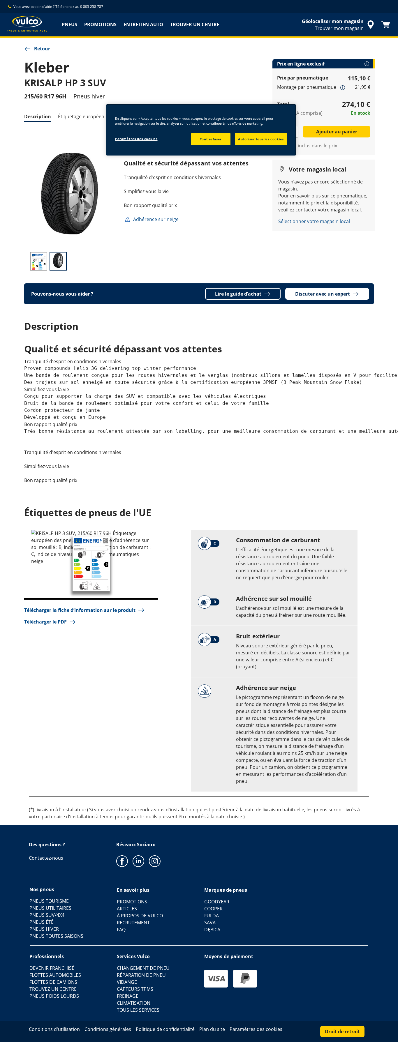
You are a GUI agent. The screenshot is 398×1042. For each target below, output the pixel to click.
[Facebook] (122, 860)
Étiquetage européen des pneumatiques (102, 116)
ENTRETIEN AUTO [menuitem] (143, 24)
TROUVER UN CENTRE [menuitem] (194, 24)
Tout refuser (211, 139)
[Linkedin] (138, 860)
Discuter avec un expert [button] (322, 294)
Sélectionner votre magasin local (314, 221)
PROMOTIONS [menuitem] (100, 24)
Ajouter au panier (336, 131)
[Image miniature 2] (58, 261)
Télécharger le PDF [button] (45, 622)
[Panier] (386, 25)
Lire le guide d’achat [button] (238, 294)
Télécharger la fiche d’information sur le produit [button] (79, 610)
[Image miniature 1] (38, 261)
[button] (342, 87)
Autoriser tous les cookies (261, 139)
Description (37, 116)
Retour (42, 48)
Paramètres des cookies (136, 139)
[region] (201, 130)
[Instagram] (155, 860)
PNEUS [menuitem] (69, 24)
